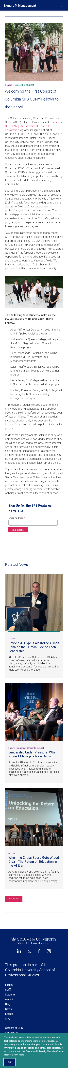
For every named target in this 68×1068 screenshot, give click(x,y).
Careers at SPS (14, 1027)
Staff (8, 989)
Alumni (9, 999)
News (8, 1009)
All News (13, 899)
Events (9, 1013)
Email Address (16, 518)
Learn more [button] (18, 1054)
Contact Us (11, 1032)
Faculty (9, 984)
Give (7, 1018)
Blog (7, 1004)
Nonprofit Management (20, 5)
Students (10, 994)
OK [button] (9, 1062)
